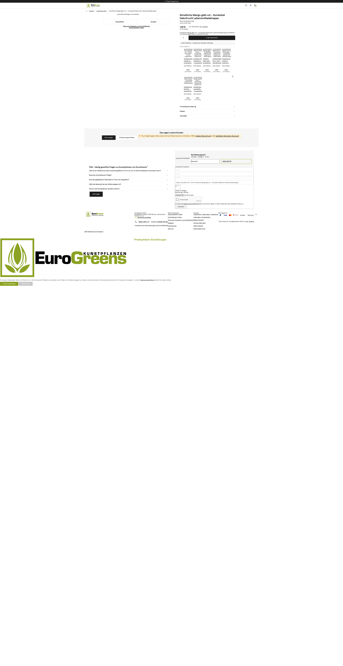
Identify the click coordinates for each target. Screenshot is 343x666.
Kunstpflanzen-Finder (175, 217)
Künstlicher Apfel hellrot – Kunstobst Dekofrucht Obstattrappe (188, 88)
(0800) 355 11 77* (143, 222)
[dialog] (171, 262)
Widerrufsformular (199, 229)
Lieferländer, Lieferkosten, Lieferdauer (205, 214)
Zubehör (91, 11)
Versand (205, 27)
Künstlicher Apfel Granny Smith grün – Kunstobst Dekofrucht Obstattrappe (226, 60)
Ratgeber (171, 223)
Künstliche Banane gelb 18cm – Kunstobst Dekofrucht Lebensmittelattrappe (197, 88)
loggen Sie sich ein (203, 136)
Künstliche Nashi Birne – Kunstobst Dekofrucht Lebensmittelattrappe (217, 60)
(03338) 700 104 (162, 222)
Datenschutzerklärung (147, 280)
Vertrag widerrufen (199, 223)
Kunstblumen (172, 226)
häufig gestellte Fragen (175, 214)
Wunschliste (119, 22)
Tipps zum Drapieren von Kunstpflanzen (180, 220)
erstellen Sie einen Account (227, 136)
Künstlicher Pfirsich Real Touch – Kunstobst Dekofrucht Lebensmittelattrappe (197, 60)
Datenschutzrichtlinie (190, 204)
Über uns (171, 229)
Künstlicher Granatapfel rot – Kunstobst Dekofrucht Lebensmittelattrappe (188, 60)
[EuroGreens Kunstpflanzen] (93, 5)
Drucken (153, 22)
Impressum (99, 232)
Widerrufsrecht (198, 226)
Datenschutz (92, 232)
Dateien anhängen (181, 191)
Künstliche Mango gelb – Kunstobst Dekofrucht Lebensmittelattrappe (207, 60)
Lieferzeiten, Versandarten (201, 217)
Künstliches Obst (101, 11)
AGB (85, 232)
